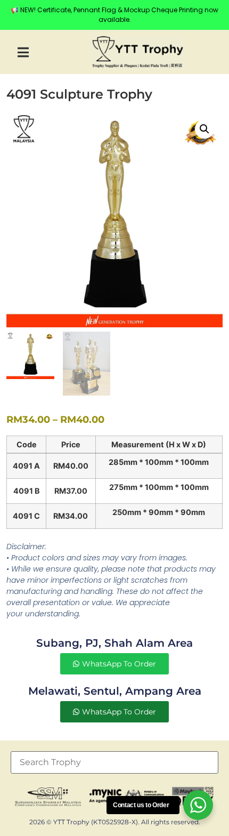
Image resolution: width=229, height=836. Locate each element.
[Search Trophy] (114, 762)
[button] (23, 52)
